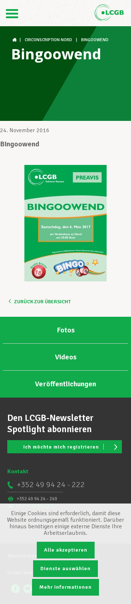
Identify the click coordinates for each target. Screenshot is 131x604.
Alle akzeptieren (65, 550)
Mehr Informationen (65, 587)
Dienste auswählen (65, 568)
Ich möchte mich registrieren (61, 447)
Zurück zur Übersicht (42, 302)
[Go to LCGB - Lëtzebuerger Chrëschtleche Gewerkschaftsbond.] (15, 40)
